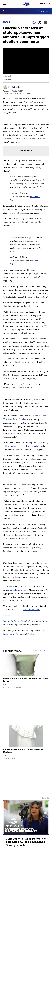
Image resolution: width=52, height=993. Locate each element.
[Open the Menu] (4, 4)
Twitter (30, 633)
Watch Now (44, 4)
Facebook (7, 633)
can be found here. (31, 609)
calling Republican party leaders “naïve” (21, 445)
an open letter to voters (17, 589)
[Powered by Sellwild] (45, 798)
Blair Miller (16, 87)
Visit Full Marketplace (40, 651)
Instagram (17, 633)
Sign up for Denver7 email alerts (18, 621)
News (6, 22)
